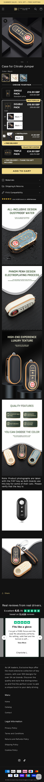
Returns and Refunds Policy (17, 739)
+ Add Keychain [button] (21, 133)
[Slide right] (27, 62)
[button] (3, 9)
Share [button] (7, 593)
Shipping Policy (11, 745)
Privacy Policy (11, 728)
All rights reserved (33, 780)
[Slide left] (16, 62)
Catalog (8, 707)
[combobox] (15, 117)
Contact (8, 712)
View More (22, 643)
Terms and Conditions (14, 733)
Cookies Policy (11, 750)
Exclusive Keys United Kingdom (19, 780)
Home (7, 702)
